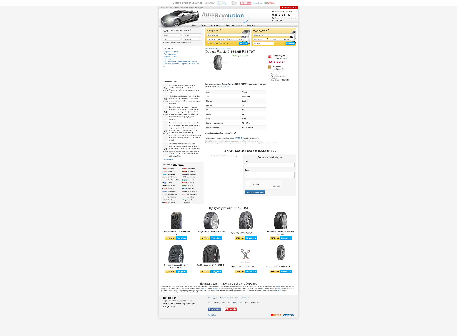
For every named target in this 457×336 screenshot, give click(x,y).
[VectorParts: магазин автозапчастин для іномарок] (210, 3)
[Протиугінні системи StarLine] (258, 3)
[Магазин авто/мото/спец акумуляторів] (234, 3)
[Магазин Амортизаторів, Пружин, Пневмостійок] (222, 3)
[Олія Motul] (246, 3)
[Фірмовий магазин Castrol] (270, 3)
